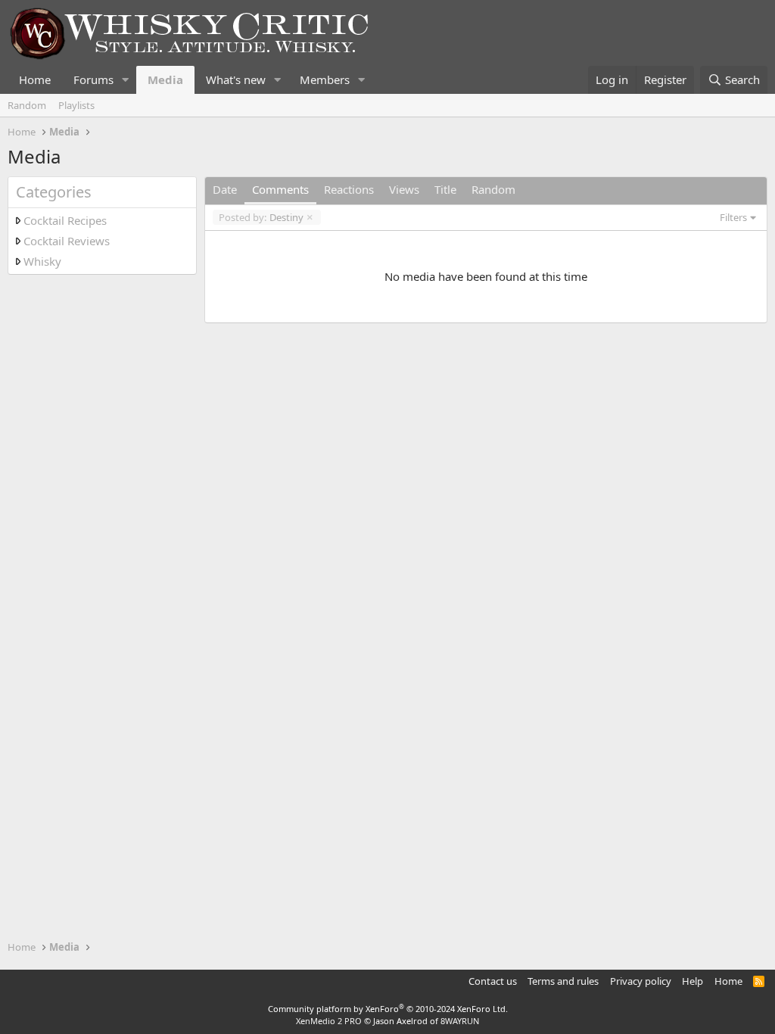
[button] (125, 80)
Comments (280, 189)
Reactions (349, 189)
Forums (93, 79)
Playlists (76, 105)
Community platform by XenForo (388, 1008)
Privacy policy (640, 981)
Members (325, 79)
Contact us (492, 981)
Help (692, 981)
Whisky (42, 261)
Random (27, 105)
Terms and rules (563, 981)
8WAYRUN (459, 1020)
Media (165, 79)
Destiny (261, 217)
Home (35, 79)
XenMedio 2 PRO (329, 1020)
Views (404, 189)
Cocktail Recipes (65, 220)
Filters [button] (733, 217)
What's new (236, 79)
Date (225, 189)
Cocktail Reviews (66, 240)
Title (445, 189)
